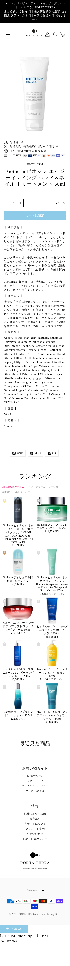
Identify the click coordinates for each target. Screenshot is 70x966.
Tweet (20, 453)
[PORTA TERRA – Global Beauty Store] (35, 34)
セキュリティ (35, 781)
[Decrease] (7, 203)
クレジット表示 (35, 828)
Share (38, 453)
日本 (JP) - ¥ (32, 890)
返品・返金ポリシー (35, 838)
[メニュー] (8, 35)
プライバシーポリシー (35, 786)
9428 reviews (8, 941)
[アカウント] (47, 34)
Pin (54, 453)
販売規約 (35, 818)
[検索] (55, 34)
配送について (35, 776)
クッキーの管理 (35, 791)
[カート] (63, 34)
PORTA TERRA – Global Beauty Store (40, 914)
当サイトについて (35, 823)
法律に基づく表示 (35, 813)
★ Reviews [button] (14, 929)
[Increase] (21, 203)
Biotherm (35, 164)
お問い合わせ (35, 833)
